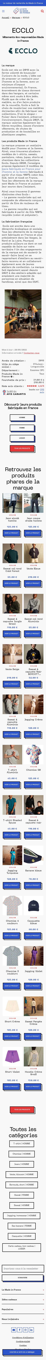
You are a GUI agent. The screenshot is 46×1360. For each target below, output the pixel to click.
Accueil (5, 18)
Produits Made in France (12, 375)
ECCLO (11, 515)
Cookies (23, 1345)
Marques (16, 18)
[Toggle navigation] (42, 11)
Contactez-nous (31, 353)
